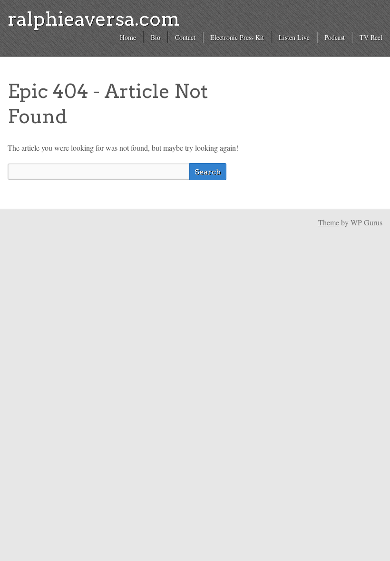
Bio (155, 37)
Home (128, 37)
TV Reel (371, 37)
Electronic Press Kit (237, 37)
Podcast (334, 37)
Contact (185, 37)
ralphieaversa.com (94, 19)
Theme (328, 222)
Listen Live (294, 37)
